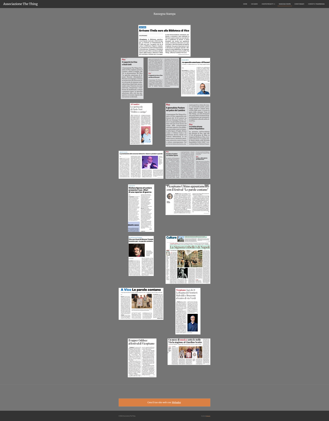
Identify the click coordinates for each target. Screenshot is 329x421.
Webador (176, 402)
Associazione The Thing (20, 4)
